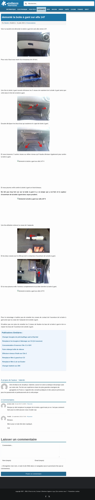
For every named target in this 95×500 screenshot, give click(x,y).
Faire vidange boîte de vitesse (13, 349)
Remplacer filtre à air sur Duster (13, 362)
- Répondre (29, 404)
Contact (38, 491)
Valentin (6, 23)
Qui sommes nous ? (61, 491)
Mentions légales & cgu (48, 491)
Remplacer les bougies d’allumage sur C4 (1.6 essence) (22, 341)
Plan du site (32, 491)
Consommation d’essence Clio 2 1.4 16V (16, 345)
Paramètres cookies (74, 491)
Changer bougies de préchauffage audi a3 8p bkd (20, 337)
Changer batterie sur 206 (11, 366)
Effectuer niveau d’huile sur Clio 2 (14, 353)
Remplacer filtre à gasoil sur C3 (13, 357)
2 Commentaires (30, 23)
